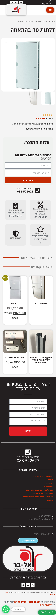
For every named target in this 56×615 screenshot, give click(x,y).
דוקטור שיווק (45, 605)
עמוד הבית (50, 21)
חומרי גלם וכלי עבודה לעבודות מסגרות (39, 490)
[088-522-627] (50, 1)
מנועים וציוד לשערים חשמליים (42, 493)
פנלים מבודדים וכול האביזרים (43, 476)
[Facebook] (33, 585)
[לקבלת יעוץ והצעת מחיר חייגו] (28, 452)
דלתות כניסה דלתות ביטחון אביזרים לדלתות (38, 497)
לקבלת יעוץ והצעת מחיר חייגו (28, 457)
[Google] (23, 585)
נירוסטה (50, 480)
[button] (5, 42)
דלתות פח (39, 21)
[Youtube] (28, 585)
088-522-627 (46, 4)
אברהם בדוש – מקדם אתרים (27, 601)
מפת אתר (50, 500)
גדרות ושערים (48, 486)
